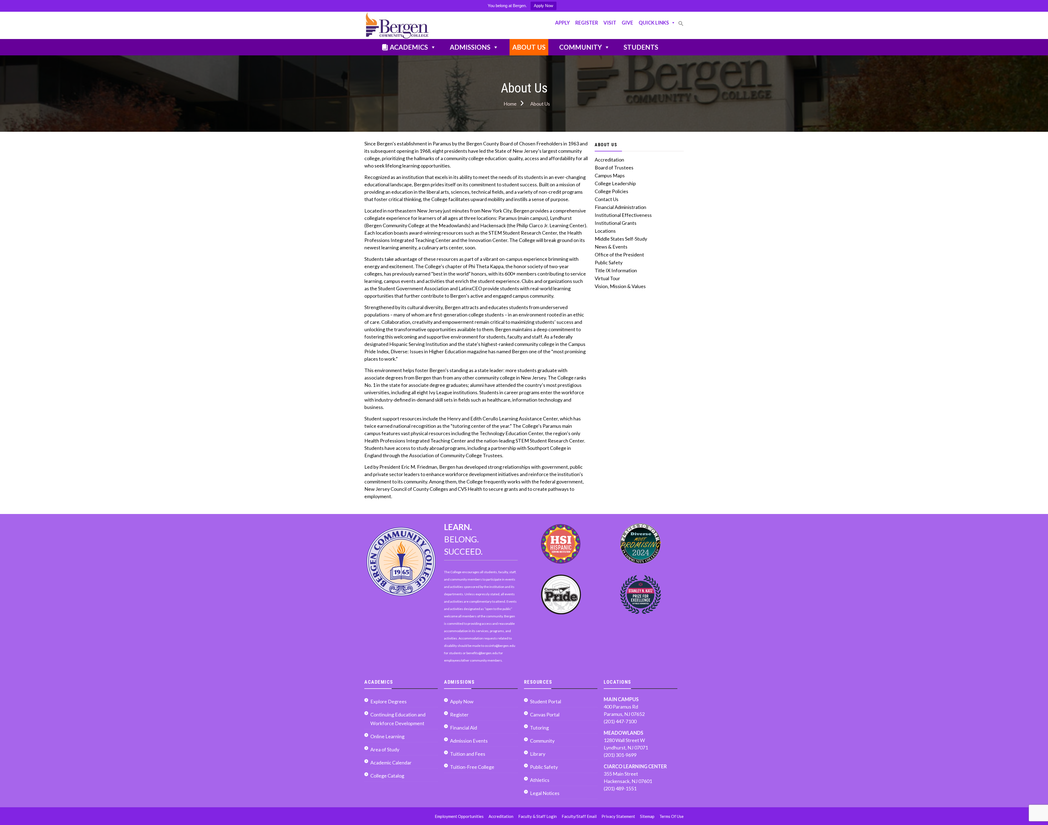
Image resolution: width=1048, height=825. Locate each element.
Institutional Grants (615, 223)
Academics (409, 47)
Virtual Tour (607, 278)
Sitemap (647, 816)
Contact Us (606, 199)
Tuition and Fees (467, 754)
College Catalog (387, 776)
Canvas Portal (544, 715)
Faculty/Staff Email (579, 816)
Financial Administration (620, 207)
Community (580, 47)
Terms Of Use (671, 816)
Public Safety (609, 262)
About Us (529, 47)
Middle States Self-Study (621, 239)
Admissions (470, 47)
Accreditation (609, 160)
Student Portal (545, 701)
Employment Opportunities (459, 816)
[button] (681, 26)
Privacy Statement (618, 816)
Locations (605, 231)
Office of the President (619, 255)
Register (586, 23)
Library (537, 754)
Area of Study (384, 749)
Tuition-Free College (472, 767)
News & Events (611, 247)
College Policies (611, 191)
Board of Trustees (614, 168)
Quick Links (654, 23)
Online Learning (387, 736)
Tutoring (539, 728)
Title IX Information (616, 270)
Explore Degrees (388, 701)
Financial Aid (463, 728)
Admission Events (469, 741)
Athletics (539, 780)
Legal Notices (544, 793)
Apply (562, 23)
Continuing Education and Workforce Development (397, 719)
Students (641, 47)
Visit (609, 23)
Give (627, 23)
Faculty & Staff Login (537, 816)
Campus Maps (610, 175)
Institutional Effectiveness (623, 215)
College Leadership (615, 183)
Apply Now (543, 5)
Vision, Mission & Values (620, 286)
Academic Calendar (391, 763)
